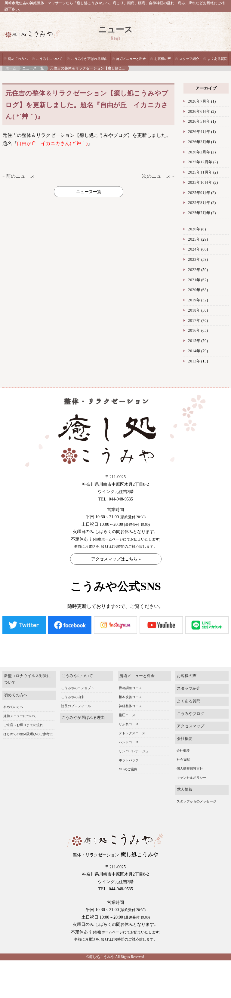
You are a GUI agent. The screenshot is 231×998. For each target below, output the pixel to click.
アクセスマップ (190, 726)
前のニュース (20, 176)
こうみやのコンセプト (77, 688)
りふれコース (129, 724)
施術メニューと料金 (131, 58)
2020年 (194, 290)
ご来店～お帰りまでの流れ (23, 725)
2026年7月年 (199, 101)
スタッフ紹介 (189, 58)
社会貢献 (183, 759)
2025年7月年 (199, 213)
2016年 (194, 330)
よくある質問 (217, 58)
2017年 (194, 321)
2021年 (194, 280)
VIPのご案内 (128, 769)
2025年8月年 (199, 203)
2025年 (194, 239)
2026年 (194, 229)
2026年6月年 (199, 111)
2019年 (194, 300)
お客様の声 (162, 58)
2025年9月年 (199, 193)
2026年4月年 (199, 132)
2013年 (194, 361)
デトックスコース (132, 733)
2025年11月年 (200, 172)
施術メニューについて (19, 716)
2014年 (194, 351)
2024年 (194, 249)
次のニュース (156, 176)
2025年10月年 (200, 182)
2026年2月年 (199, 152)
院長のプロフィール (76, 706)
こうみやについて (49, 58)
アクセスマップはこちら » (116, 559)
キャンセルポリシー (191, 777)
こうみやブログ (190, 714)
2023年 (194, 259)
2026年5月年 (199, 121)
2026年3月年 (199, 142)
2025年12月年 (200, 162)
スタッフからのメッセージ (196, 801)
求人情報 (184, 789)
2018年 (194, 310)
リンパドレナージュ (134, 751)
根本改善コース (130, 697)
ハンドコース (129, 742)
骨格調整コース (130, 688)
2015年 (194, 341)
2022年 (194, 270)
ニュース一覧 (33, 68)
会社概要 (184, 739)
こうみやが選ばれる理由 (89, 58)
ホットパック (129, 760)
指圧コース (127, 715)
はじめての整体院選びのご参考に (28, 734)
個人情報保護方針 (190, 768)
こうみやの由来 (72, 697)
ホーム (10, 68)
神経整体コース (130, 706)
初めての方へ (18, 58)
